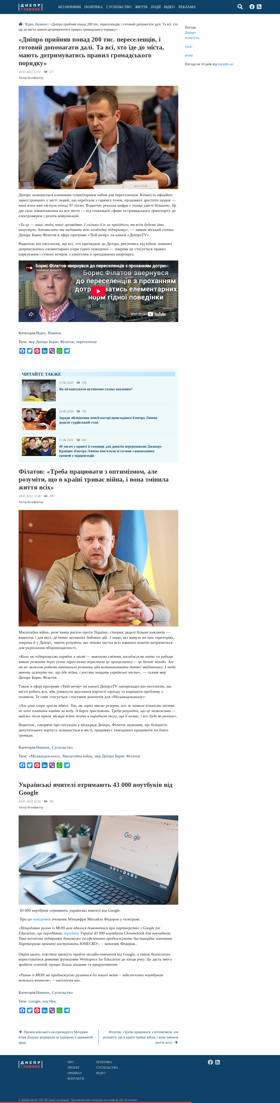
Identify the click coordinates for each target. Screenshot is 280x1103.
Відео (169, 7)
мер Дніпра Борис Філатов (51, 342)
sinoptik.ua (225, 64)
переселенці (86, 342)
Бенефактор (35, 77)
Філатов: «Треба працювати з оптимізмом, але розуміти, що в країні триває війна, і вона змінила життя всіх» (140, 1037)
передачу (71, 933)
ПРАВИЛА (75, 1073)
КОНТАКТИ (76, 1078)
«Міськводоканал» (44, 756)
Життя (141, 7)
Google (34, 1001)
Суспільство (118, 7)
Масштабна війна (77, 756)
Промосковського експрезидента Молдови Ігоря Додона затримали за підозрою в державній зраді (56, 1037)
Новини (41, 24)
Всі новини (69, 7)
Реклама (187, 7)
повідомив (42, 919)
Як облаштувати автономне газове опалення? (96, 389)
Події (156, 7)
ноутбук (49, 1001)
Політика (93, 7)
